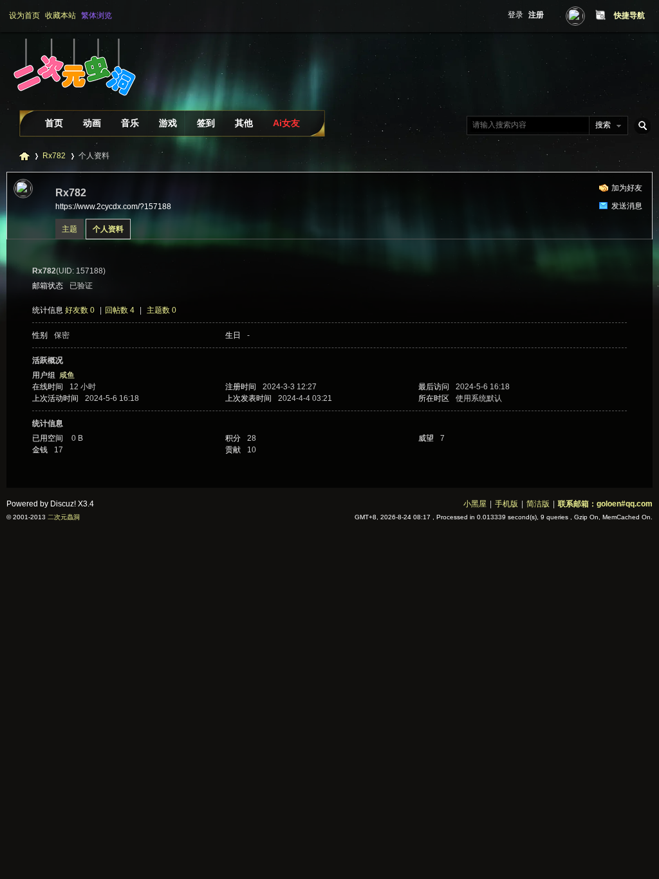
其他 (244, 123)
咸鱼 (67, 375)
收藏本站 (60, 15)
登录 (515, 14)
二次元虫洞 (24, 156)
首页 (54, 123)
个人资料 (108, 229)
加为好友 (626, 187)
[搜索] (640, 125)
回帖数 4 (120, 310)
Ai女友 (286, 123)
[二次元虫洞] (73, 105)
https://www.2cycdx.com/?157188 (113, 206)
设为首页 (24, 15)
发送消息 (626, 205)
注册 (536, 14)
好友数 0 (80, 310)
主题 (69, 229)
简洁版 (538, 503)
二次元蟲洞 (64, 517)
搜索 (603, 124)
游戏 (168, 123)
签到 (206, 123)
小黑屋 (475, 503)
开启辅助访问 (588, 15)
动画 (92, 123)
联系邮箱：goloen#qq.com (605, 503)
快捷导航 (629, 15)
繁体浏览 (96, 15)
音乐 (130, 123)
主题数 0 (161, 310)
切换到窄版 (598, 15)
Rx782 (54, 155)
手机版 (506, 503)
